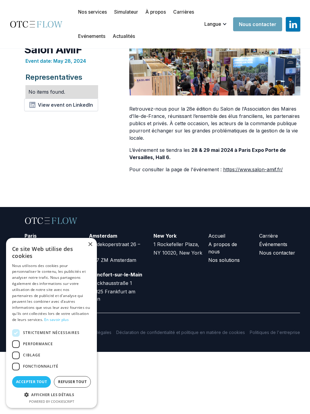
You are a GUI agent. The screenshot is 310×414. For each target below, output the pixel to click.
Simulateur (126, 12)
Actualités (124, 36)
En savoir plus (56, 319)
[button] (215, 24)
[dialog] (51, 323)
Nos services (92, 12)
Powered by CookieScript (51, 401)
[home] (38, 24)
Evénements (91, 36)
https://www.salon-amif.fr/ (253, 169)
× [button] (90, 244)
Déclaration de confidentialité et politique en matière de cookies (180, 332)
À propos (155, 12)
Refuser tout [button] (72, 381)
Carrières (183, 12)
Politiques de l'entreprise (275, 332)
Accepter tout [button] (31, 381)
